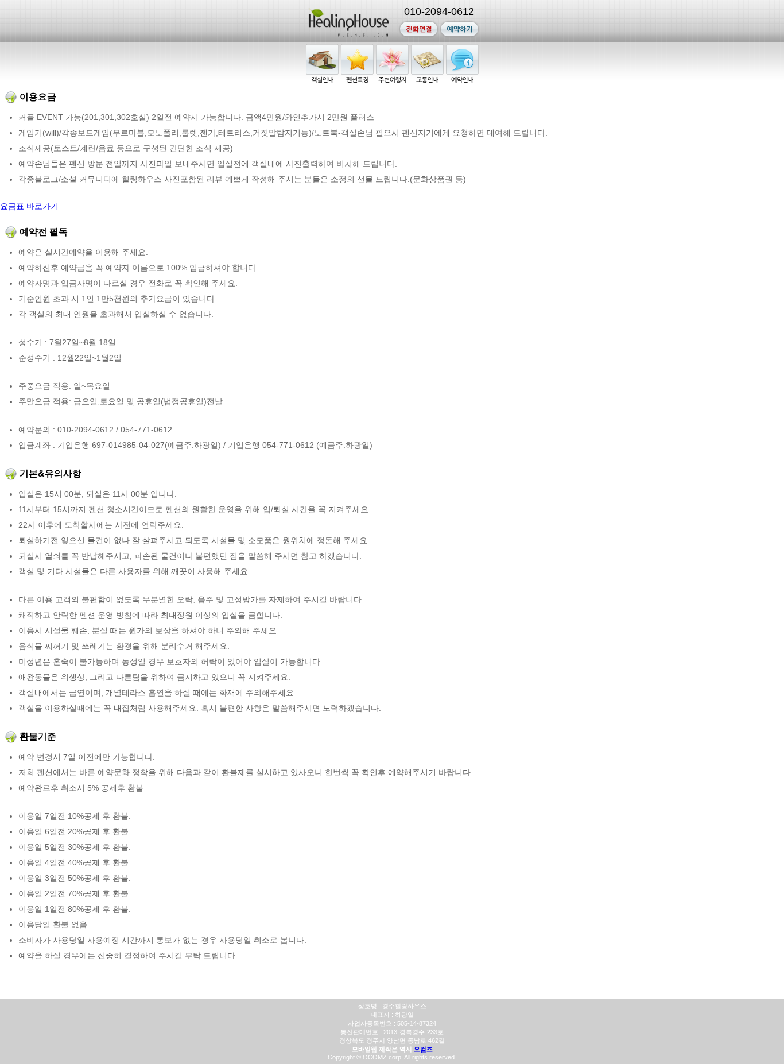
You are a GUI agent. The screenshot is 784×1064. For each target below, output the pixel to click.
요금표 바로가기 (29, 206)
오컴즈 (423, 1049)
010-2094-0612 (439, 11)
